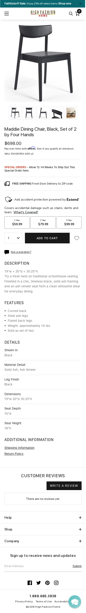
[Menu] (6, 13)
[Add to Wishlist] (77, 238)
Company (11, 541)
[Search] (71, 14)
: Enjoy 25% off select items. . (38, 3)
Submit (77, 566)
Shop (8, 529)
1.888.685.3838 (43, 596)
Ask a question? (21, 252)
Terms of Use (44, 601)
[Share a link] (7, 252)
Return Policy (14, 453)
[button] (15, 113)
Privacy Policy (24, 601)
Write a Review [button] (64, 485)
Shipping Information (19, 447)
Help (8, 518)
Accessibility (62, 601)
